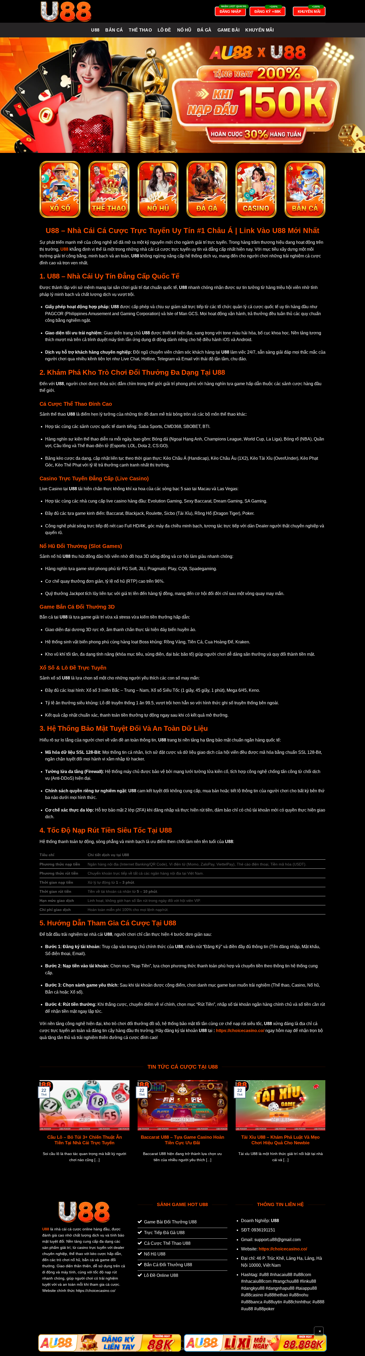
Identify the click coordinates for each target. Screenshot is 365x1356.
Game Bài (229, 30)
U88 (95, 30)
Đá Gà (204, 30)
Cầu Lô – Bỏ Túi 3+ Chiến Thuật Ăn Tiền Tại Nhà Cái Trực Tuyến (84, 1140)
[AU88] (109, 1343)
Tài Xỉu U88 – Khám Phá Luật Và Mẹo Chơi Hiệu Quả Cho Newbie (280, 1140)
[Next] (327, 1128)
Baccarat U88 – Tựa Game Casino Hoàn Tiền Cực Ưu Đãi (182, 1140)
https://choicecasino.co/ (240, 1030)
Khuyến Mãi (259, 30)
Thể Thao (140, 30)
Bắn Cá (114, 30)
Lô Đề (164, 30)
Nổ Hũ (184, 30)
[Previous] (38, 1128)
